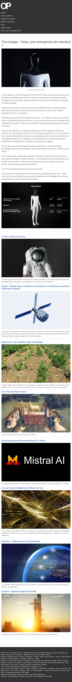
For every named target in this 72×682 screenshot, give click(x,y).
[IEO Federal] (25, 672)
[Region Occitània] (25, 664)
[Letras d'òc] (36, 654)
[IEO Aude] (62, 670)
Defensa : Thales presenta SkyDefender (21, 541)
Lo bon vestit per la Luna (13, 236)
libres (3, 25)
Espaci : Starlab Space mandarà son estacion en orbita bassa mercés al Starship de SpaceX (36, 287)
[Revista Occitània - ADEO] (53, 660)
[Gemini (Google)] (13, 676)
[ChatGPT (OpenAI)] (26, 676)
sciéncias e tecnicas (8, 19)
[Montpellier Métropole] (37, 674)
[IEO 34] (64, 668)
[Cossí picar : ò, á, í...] (36, 666)
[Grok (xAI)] (48, 676)
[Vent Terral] (18, 654)
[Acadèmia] (50, 668)
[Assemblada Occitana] (39, 664)
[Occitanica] (42, 668)
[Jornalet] (13, 652)
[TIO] (7, 668)
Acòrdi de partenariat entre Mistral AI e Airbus (24, 440)
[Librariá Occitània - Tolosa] (15, 656)
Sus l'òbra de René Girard (14, 391)
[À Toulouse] (12, 674)
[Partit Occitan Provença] (56, 662)
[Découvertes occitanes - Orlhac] (50, 656)
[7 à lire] (46, 670)
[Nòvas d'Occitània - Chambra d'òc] (57, 652)
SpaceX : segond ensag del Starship (19, 591)
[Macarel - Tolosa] (33, 658)
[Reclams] (20, 660)
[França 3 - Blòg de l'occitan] (26, 652)
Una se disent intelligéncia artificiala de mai (22, 488)
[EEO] (17, 670)
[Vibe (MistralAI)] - (39, 676)
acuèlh (3, 13)
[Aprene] (22, 670)
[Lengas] (27, 660)
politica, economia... (8, 22)
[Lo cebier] (17, 662)
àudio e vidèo (5, 28)
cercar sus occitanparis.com (11, 31)
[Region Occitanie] (23, 674)
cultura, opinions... (7, 16)
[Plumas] (65, 660)
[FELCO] (22, 668)
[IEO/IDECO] (27, 654)
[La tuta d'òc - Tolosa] (32, 656)
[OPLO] (6, 670)
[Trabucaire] (10, 654)
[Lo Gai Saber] (11, 660)
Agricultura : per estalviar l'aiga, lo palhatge (22, 342)
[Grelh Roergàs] (37, 670)
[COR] (28, 668)
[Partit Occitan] (27, 662)
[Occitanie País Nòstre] (40, 662)
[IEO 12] (29, 670)
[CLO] (12, 670)
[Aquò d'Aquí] (40, 652)
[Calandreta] (14, 668)
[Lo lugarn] (9, 662)
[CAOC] (58, 668)
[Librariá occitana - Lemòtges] (17, 658)
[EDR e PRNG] (46, 654)
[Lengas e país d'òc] (37, 660)
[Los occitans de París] (13, 666)
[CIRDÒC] (34, 668)
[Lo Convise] (54, 670)
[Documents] (25, 666)
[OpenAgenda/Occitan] (13, 672)
